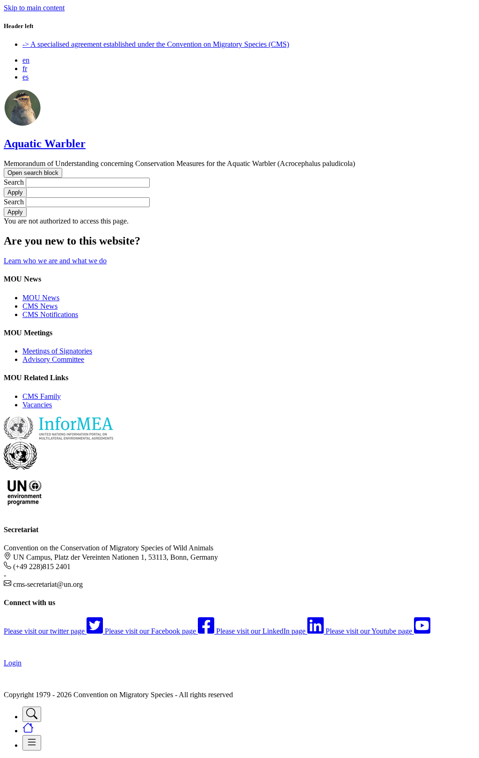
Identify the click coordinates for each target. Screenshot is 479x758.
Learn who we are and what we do (55, 261)
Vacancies (37, 405)
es (25, 77)
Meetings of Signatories (57, 351)
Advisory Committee (53, 359)
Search (14, 182)
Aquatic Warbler (45, 143)
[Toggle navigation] (31, 714)
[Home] (22, 124)
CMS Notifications (50, 314)
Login (13, 663)
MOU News (40, 298)
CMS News (40, 306)
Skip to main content (34, 8)
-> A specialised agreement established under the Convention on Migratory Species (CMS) (155, 44)
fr (24, 68)
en (25, 60)
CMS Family (41, 396)
